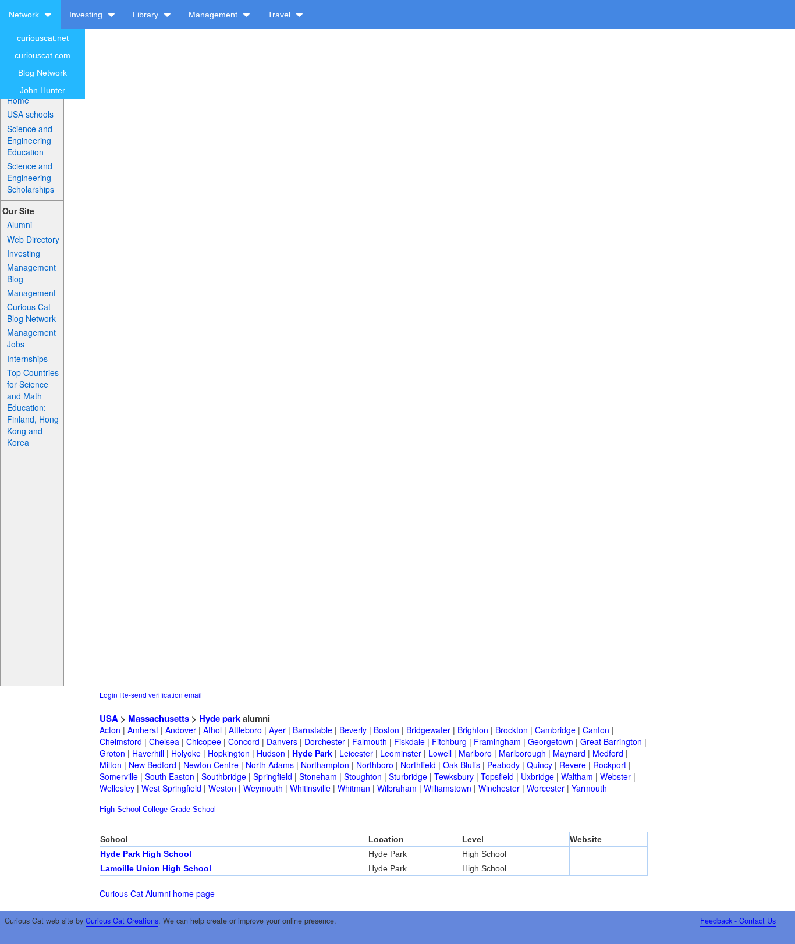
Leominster (400, 753)
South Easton (169, 776)
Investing (87, 14)
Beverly (353, 730)
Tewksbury (454, 776)
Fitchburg (449, 741)
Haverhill (148, 753)
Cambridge (555, 730)
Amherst (142, 730)
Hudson (271, 753)
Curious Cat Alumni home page (157, 893)
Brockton (511, 730)
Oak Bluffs (461, 765)
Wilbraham (397, 788)
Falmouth (369, 741)
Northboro (374, 765)
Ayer (277, 730)
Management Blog (31, 273)
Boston (386, 730)
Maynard (569, 753)
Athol (212, 730)
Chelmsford (121, 741)
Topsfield (497, 776)
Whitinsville (310, 788)
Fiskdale (409, 741)
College (155, 809)
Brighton (472, 730)
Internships (27, 358)
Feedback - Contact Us (738, 920)
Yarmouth (589, 788)
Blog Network (42, 72)
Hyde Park (312, 753)
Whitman (354, 788)
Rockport (609, 765)
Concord (244, 741)
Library (147, 14)
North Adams (270, 765)
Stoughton (363, 776)
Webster (615, 776)
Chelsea (164, 741)
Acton (110, 730)
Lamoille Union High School (155, 868)
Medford (607, 753)
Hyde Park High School (145, 853)
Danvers (282, 741)
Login (109, 695)
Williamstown (447, 788)
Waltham (577, 776)
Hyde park (219, 718)
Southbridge (223, 776)
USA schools (30, 114)
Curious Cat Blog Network (31, 312)
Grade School (193, 809)
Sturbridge (408, 776)
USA (109, 718)
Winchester (499, 788)
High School (120, 809)
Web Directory (33, 239)
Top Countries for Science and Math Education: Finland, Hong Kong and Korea (33, 407)
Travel (280, 14)
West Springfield (171, 788)
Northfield (418, 765)
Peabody (503, 765)
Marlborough (522, 753)
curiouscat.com (42, 55)
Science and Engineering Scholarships (30, 177)
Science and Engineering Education (29, 140)
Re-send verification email (160, 695)
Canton (596, 730)
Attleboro (245, 730)
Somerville (119, 776)
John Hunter (42, 90)
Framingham (497, 741)
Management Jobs (31, 338)
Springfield (272, 776)
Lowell (440, 753)
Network (25, 14)
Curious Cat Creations (122, 920)
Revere (572, 765)
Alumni (19, 224)
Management (214, 14)
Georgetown (550, 741)
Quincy (539, 765)
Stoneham (318, 776)
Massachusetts (158, 718)
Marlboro (475, 753)
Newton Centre (211, 765)
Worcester (546, 788)
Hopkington (229, 753)
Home (18, 100)
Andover (180, 730)
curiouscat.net (43, 37)
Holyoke (186, 753)
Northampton (325, 765)
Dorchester (324, 741)
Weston (222, 788)
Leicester (356, 753)
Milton (111, 765)
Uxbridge (537, 776)
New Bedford (152, 765)
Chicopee (203, 741)
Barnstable (312, 730)
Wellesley (117, 788)
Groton (112, 753)
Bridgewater (428, 730)
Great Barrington (611, 741)
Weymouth (263, 788)
